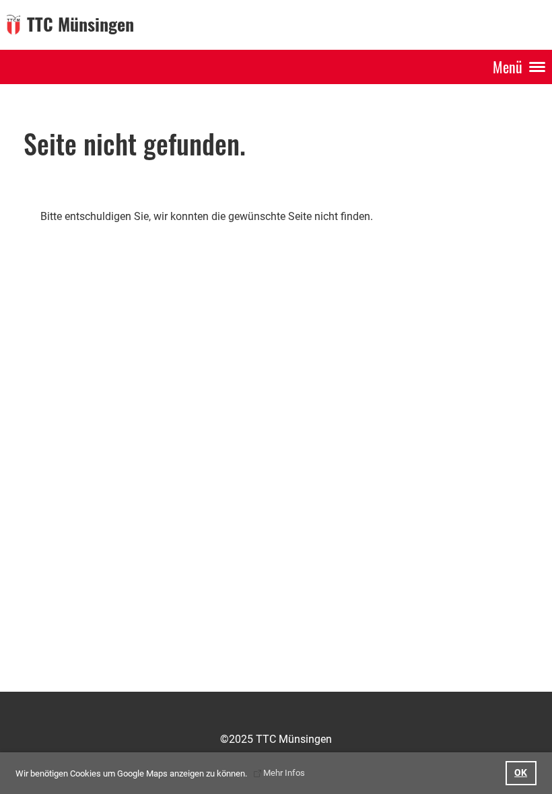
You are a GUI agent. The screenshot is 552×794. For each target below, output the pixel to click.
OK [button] (520, 773)
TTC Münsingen (80, 24)
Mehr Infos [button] (284, 773)
